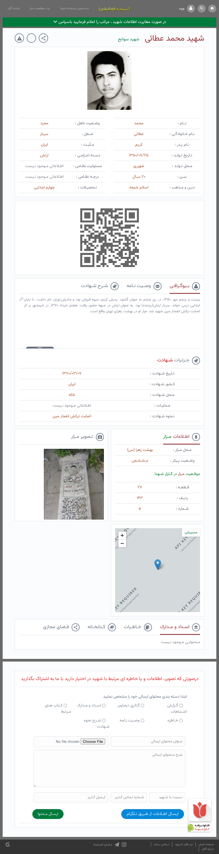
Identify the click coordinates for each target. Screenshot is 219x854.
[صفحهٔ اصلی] (212, 9)
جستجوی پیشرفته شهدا (74, 8)
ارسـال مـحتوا (48, 814)
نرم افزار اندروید (184, 844)
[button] (202, 9)
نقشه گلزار (13, 8)
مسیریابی (191, 532)
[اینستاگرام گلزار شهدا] (124, 844)
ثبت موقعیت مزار (39, 8)
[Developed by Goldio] (7, 844)
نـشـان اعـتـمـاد (102, 844)
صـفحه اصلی (206, 844)
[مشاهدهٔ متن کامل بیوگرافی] (21, 300)
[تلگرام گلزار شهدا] (116, 844)
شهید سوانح (128, 39)
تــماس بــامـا (161, 844)
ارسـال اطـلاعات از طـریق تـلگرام (153, 814)
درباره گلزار (208, 849)
